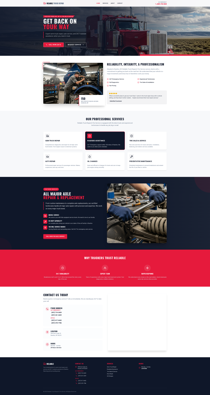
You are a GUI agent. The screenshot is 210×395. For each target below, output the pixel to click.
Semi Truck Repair (111, 367)
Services (105, 3)
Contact (119, 3)
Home (98, 3)
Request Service (74, 45)
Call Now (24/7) (55, 45)
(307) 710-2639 (162, 4)
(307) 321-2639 (56, 315)
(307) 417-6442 (56, 320)
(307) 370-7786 (56, 323)
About (113, 3)
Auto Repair (110, 373)
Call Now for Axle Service (55, 236)
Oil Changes (110, 376)
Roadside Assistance (112, 369)
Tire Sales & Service (112, 371)
